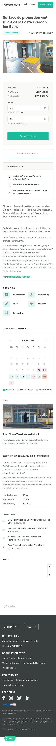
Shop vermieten (25, 658)
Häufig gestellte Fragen (34, 663)
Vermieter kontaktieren (28, 153)
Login (32, 4)
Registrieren (45, 4)
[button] (25, 4)
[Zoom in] (50, 567)
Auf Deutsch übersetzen (16, 276)
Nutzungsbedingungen (13, 721)
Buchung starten (28, 136)
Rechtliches (7, 680)
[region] (28, 586)
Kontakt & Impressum (12, 645)
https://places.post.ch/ (14, 473)
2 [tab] (28, 67)
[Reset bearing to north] (50, 575)
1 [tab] (23, 67)
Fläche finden (8, 658)
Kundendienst (9, 667)
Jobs (15, 641)
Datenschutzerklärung (12, 685)
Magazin (25, 641)
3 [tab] (32, 67)
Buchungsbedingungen (27, 680)
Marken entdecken (11, 663)
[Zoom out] (50, 571)
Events (35, 641)
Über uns (6, 641)
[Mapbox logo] (10, 606)
